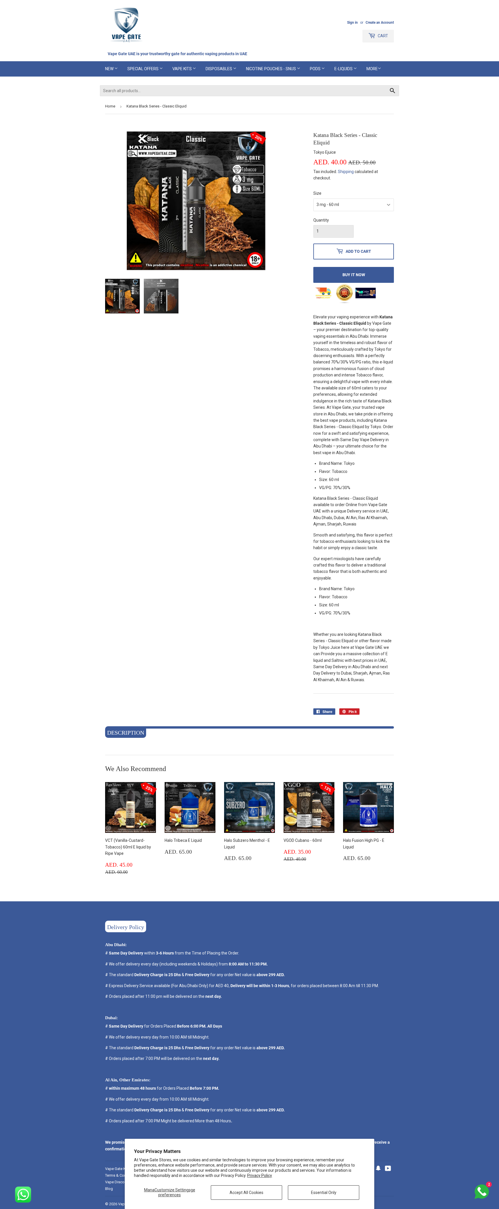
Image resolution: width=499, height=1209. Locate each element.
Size (317, 193)
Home (110, 106)
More (372, 68)
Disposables (219, 68)
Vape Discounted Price (124, 1182)
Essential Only (323, 1192)
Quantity (321, 220)
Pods (315, 68)
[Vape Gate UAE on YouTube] (388, 1169)
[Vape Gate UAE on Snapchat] (378, 1169)
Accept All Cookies (246, 1192)
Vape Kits (182, 68)
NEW (109, 68)
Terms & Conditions (121, 1175)
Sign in (352, 23)
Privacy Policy (259, 1175)
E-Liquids (343, 68)
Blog (109, 1188)
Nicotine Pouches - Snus (271, 68)
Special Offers (143, 68)
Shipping (346, 171)
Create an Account (380, 23)
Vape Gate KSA (118, 1169)
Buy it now (353, 274)
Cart (382, 36)
